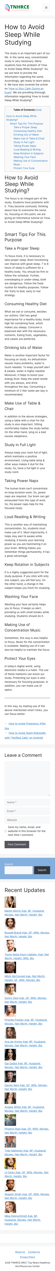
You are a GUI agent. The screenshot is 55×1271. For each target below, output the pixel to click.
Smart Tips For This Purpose (26, 123)
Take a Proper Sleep (25, 127)
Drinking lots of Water (26, 134)
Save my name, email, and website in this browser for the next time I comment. (27, 831)
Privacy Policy (27, 1256)
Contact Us (34, 1251)
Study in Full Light (24, 142)
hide (38, 110)
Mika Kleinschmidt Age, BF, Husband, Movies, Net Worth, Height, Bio (23, 1220)
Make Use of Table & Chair (29, 138)
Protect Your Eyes (24, 168)
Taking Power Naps (25, 145)
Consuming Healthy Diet (28, 130)
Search (9, 864)
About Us (20, 1251)
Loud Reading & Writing (27, 149)
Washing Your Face (25, 157)
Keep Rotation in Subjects (28, 153)
